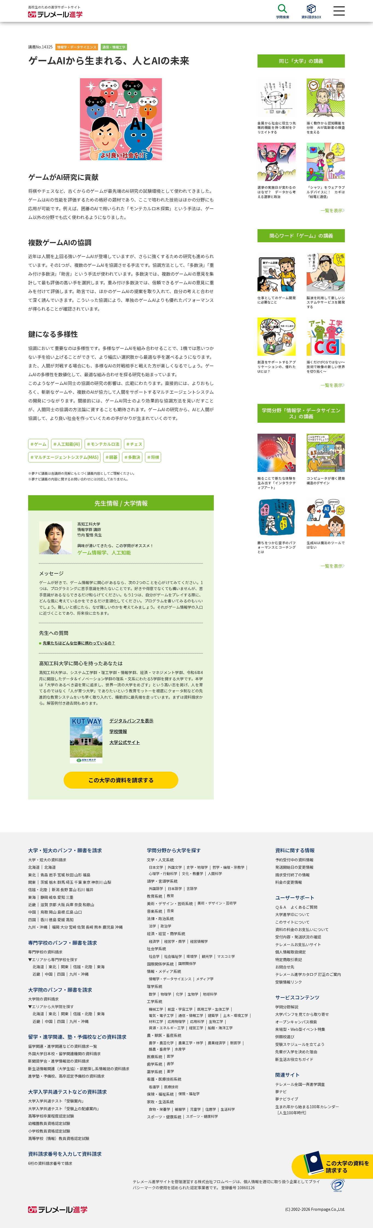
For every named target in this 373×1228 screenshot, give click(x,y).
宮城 (61, 874)
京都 (53, 904)
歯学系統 (154, 1064)
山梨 (107, 882)
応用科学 (197, 1021)
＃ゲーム (38, 444)
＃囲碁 (111, 457)
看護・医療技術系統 (164, 1079)
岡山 (53, 912)
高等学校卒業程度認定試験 (51, 1116)
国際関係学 (187, 963)
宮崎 (72, 927)
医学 (170, 1056)
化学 (179, 994)
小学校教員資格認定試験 (49, 1131)
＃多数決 (132, 457)
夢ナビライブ (286, 1099)
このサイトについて (292, 922)
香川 (44, 919)
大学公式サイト (124, 742)
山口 (78, 912)
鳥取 (44, 912)
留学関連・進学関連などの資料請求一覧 (62, 1046)
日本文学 (156, 867)
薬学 (170, 1071)
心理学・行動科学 (163, 873)
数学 (152, 994)
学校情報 (118, 731)
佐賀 (81, 927)
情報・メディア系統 (164, 971)
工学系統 (154, 1001)
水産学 (180, 1049)
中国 (32, 912)
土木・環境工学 (235, 1015)
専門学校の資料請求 (45, 952)
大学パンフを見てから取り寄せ (302, 1014)
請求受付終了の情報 (292, 874)
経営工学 (196, 1027)
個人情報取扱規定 (290, 952)
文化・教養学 (192, 873)
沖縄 (119, 927)
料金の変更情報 (288, 882)
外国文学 (175, 867)
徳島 (53, 919)
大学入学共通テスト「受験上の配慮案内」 (64, 1108)
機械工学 (156, 1009)
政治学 (166, 926)
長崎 (89, 927)
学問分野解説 (286, 1007)
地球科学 (210, 994)
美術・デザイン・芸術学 (216, 903)
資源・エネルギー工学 (166, 1027)
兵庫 (69, 904)
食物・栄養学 (159, 1109)
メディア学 (205, 978)
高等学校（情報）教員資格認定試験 (58, 1138)
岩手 (53, 874)
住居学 (210, 1109)
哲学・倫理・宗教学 (228, 867)
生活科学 (228, 1109)
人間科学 (215, 873)
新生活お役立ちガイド (294, 1059)
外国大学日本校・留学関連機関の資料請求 (64, 1053)
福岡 (56, 927)
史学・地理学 (197, 867)
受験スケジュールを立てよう (300, 1044)
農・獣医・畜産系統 (164, 1035)
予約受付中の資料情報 (294, 859)
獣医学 (235, 1042)
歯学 (170, 1063)
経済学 (154, 941)
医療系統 (154, 1056)
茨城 (44, 882)
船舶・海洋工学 (220, 1027)
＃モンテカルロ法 (103, 444)
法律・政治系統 (160, 918)
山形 (78, 874)
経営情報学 (199, 941)
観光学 (207, 956)
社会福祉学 (173, 956)
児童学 (195, 1109)
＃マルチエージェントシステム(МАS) (64, 457)
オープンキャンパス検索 (296, 1022)
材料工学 (156, 1021)
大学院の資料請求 (43, 999)
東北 (32, 874)
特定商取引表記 (288, 959)
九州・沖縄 (37, 927)
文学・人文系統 (160, 859)
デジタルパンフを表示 (131, 720)
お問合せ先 (284, 967)
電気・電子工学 (161, 1015)
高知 (69, 919)
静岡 (44, 897)
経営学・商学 (174, 941)
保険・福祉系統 (160, 1094)
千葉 (78, 882)
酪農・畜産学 (159, 1049)
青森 (44, 874)
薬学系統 (154, 1071)
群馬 (61, 882)
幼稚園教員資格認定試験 (49, 1123)
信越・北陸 (37, 889)
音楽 (170, 910)
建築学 (213, 1015)
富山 (72, 889)
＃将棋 (153, 457)
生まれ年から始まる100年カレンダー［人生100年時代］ (307, 1109)
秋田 (69, 874)
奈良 (78, 904)
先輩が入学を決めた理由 (296, 1051)
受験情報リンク (288, 982)
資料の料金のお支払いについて (302, 929)
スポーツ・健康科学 (202, 1116)
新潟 (56, 889)
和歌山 (88, 904)
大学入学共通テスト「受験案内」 (56, 1101)
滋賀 (44, 904)
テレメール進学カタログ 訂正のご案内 (308, 974)
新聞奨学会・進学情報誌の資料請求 (58, 1061)
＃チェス (134, 444)
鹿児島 (108, 927)
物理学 (166, 994)
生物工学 (216, 1021)
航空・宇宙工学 (180, 1009)
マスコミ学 (226, 956)
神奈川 (97, 882)
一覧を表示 (331, 210)
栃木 (53, 882)
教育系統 (154, 896)
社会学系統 (156, 948)
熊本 (98, 927)
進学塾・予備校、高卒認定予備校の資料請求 (66, 1076)
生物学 (193, 994)
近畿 (32, 904)
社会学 (154, 956)
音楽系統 (154, 911)
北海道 (34, 867)
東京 (86, 882)
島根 (61, 912)
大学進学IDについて (292, 914)
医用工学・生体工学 (213, 1009)
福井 (89, 889)
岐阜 (53, 897)
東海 (32, 897)
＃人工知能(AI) (66, 444)
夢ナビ (281, 1091)
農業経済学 (217, 1042)
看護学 (154, 1086)
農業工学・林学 (190, 1042)
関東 (32, 882)
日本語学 (175, 888)
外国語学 (156, 888)
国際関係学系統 (160, 964)
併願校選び (284, 1036)
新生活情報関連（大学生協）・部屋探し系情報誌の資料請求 (78, 1068)
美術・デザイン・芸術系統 (170, 903)
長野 (64, 889)
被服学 (180, 1109)
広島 (69, 912)
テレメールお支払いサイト (298, 944)
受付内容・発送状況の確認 (298, 937)
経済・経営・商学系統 (166, 933)
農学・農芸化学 (161, 1042)
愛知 (61, 897)
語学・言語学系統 (162, 881)
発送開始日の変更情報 (294, 867)
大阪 (61, 904)
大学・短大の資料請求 (47, 859)
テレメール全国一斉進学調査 (300, 1084)
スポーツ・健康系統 (164, 1116)
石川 (81, 889)
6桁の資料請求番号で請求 (50, 1163)
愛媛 (61, 919)
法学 (152, 926)
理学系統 (154, 986)
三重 (69, 897)
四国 (32, 919)
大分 (64, 927)
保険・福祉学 (189, 1093)
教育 (170, 895)
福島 (86, 874)
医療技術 (171, 1086)
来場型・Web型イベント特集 (300, 1029)
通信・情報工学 (113, 47)
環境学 (192, 956)
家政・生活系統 (160, 1101)
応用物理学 (176, 1021)
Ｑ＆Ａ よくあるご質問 (296, 907)
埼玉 (69, 882)
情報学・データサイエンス (76, 47)
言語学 (192, 888)
